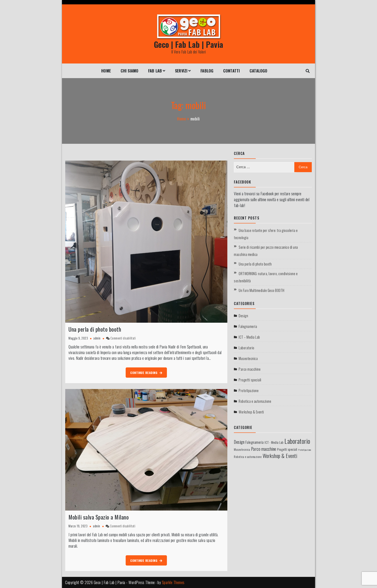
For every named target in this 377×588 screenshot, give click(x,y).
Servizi (181, 71)
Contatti (231, 71)
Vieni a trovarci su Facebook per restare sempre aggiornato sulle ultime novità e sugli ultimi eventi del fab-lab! (271, 199)
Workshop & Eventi (251, 412)
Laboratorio (246, 347)
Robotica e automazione (255, 401)
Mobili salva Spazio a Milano (99, 517)
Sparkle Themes (173, 582)
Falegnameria (248, 326)
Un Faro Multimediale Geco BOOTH (261, 290)
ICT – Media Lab (249, 337)
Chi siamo (130, 71)
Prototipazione (249, 390)
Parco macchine (249, 369)
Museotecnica (248, 358)
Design (243, 315)
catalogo (258, 71)
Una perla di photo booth (95, 329)
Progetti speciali (250, 379)
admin (97, 338)
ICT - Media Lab (274, 442)
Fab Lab (155, 71)
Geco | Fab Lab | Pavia (188, 44)
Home (106, 71)
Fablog (206, 71)
